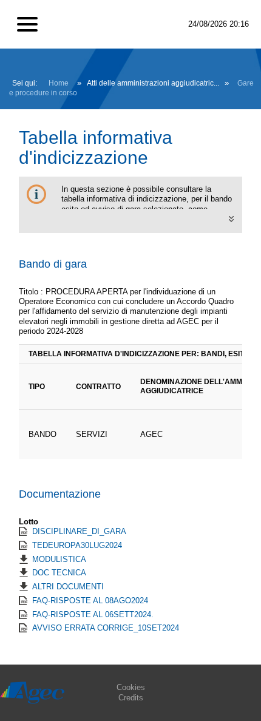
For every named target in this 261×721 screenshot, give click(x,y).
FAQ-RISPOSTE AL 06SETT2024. (93, 614)
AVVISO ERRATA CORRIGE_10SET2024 (105, 627)
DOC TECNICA (59, 572)
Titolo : (31, 291)
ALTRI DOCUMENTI (68, 586)
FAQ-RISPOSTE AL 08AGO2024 (90, 600)
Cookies (131, 687)
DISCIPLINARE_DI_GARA (79, 531)
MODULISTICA (59, 559)
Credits (130, 697)
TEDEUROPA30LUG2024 (77, 545)
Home (59, 83)
